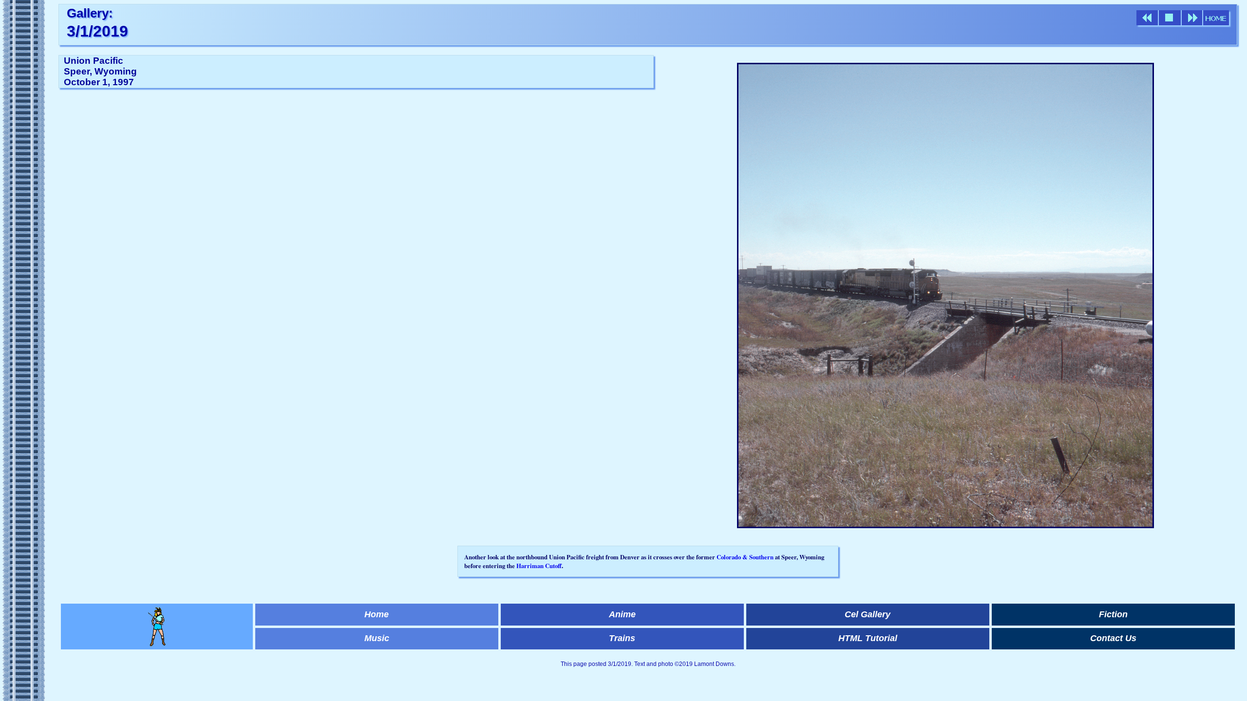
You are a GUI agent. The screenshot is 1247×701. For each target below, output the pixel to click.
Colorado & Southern (745, 557)
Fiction (1113, 614)
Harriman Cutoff (539, 565)
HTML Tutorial (867, 638)
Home (376, 614)
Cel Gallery (867, 614)
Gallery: (90, 13)
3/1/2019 (97, 31)
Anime (622, 614)
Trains (622, 638)
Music (376, 638)
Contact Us (1113, 638)
